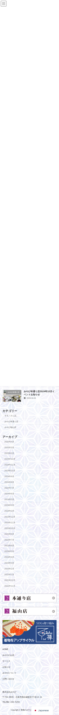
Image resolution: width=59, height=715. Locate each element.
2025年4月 (9, 442)
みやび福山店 (10, 427)
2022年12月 (9, 580)
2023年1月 (9, 574)
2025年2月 (9, 453)
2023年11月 (9, 522)
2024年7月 (9, 488)
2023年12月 (9, 517)
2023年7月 (9, 540)
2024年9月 (9, 476)
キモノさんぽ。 (11, 416)
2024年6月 (9, 494)
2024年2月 (9, 511)
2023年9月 (9, 534)
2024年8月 (9, 482)
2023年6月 (9, 545)
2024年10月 (9, 470)
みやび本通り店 (11, 421)
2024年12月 (9, 459)
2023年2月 (9, 568)
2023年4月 (9, 557)
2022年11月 (9, 586)
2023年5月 (9, 551)
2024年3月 (9, 505)
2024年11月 (9, 465)
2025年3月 (9, 447)
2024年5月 (9, 499)
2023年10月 (9, 528)
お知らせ (6, 667)
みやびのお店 (8, 655)
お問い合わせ (8, 679)
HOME (5, 649)
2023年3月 (9, 563)
